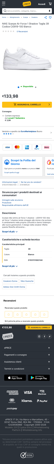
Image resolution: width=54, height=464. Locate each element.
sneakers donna (10, 281)
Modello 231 (11, 427)
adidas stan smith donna (14, 287)
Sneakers (34, 17)
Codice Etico (25, 427)
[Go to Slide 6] (35, 87)
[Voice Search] (49, 11)
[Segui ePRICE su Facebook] (44, 336)
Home (4, 17)
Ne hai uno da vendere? (31, 182)
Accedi (41, 4)
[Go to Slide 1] (18, 87)
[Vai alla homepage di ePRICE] (7, 336)
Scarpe (25, 17)
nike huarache (27, 281)
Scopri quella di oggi (11, 172)
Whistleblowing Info (32, 430)
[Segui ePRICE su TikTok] (49, 336)
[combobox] (27, 10)
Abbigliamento (15, 17)
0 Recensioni (22, 31)
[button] (27, 58)
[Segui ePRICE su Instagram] (39, 336)
